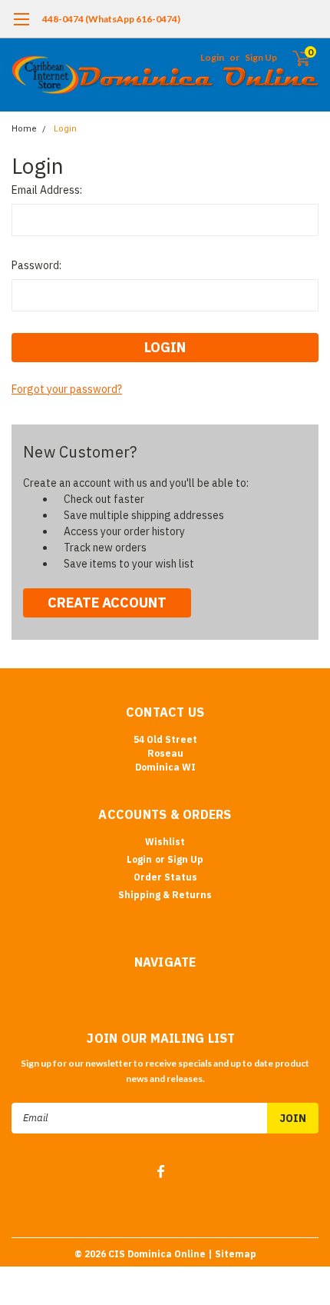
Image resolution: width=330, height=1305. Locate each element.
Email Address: (47, 190)
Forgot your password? (67, 389)
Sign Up (261, 57)
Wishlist (165, 841)
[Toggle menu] (21, 27)
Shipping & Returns (165, 895)
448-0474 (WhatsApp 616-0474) (111, 19)
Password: (36, 265)
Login (212, 57)
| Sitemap (232, 1254)
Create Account (107, 602)
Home (24, 129)
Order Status (165, 877)
